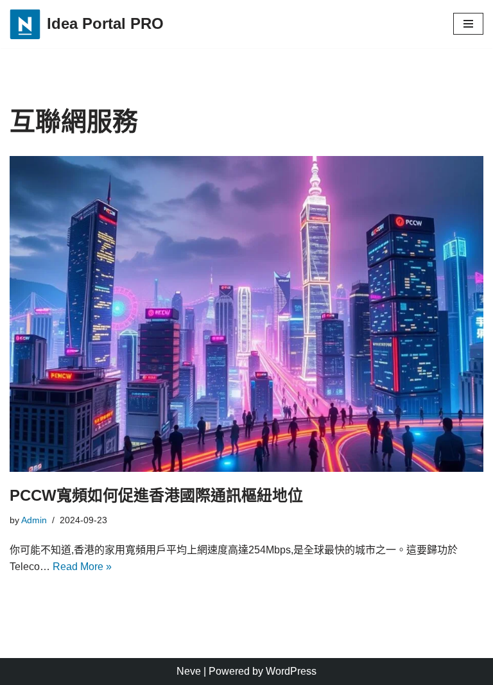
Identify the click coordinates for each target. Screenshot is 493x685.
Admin (34, 520)
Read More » (82, 566)
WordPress (291, 671)
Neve (189, 671)
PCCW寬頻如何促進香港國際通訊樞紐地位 (156, 495)
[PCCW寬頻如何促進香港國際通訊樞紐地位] (246, 314)
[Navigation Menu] (468, 24)
